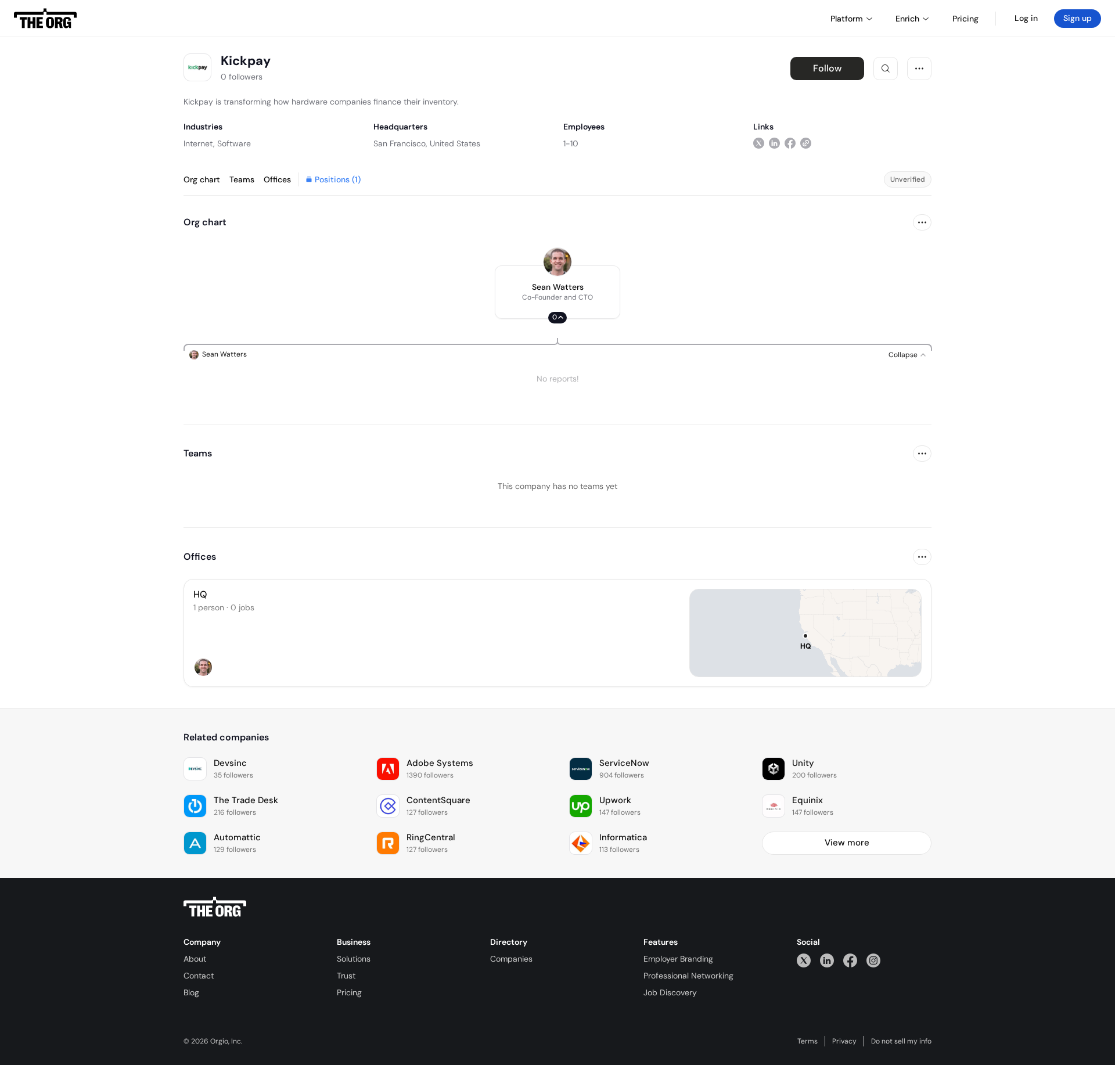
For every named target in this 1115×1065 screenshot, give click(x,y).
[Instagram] (873, 960)
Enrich (907, 18)
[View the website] (805, 143)
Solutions (354, 959)
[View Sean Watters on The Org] (557, 261)
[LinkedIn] (827, 960)
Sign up (1077, 18)
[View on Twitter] (758, 143)
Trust (346, 975)
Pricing (349, 992)
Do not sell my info (901, 1041)
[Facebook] (850, 960)
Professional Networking (688, 975)
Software (234, 143)
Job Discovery (670, 992)
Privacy (844, 1041)
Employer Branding (678, 959)
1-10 (570, 143)
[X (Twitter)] (804, 960)
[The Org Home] (45, 18)
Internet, (199, 143)
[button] (557, 292)
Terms (807, 1041)
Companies (511, 959)
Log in (1026, 18)
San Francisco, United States (426, 143)
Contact (199, 975)
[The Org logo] (215, 907)
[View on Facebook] (790, 143)
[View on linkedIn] (774, 143)
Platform (846, 18)
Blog (191, 992)
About (195, 959)
